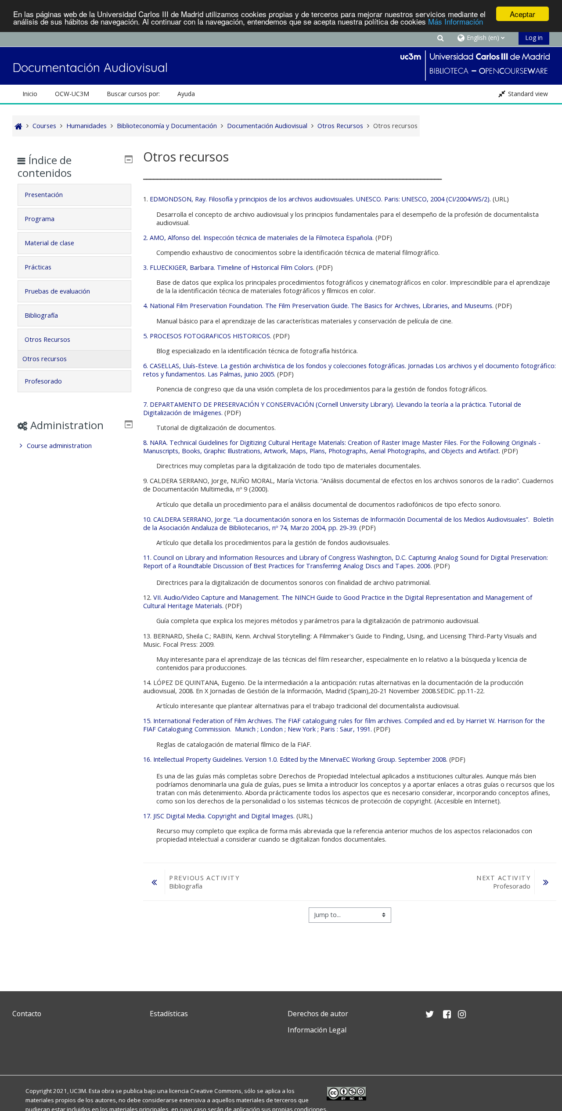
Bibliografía (41, 315)
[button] (440, 37)
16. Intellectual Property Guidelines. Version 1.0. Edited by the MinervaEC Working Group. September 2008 (294, 759)
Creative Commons (215, 1091)
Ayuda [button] (186, 94)
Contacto (26, 1013)
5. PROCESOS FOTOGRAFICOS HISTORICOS (206, 336)
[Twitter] (21, 1050)
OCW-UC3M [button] (72, 94)
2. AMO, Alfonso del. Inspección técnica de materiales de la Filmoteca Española (257, 237)
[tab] (74, 194)
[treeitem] (74, 446)
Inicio (29, 94)
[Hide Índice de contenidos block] (129, 159)
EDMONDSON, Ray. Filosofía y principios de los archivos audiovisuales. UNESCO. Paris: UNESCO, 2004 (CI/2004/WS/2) (320, 199)
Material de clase (49, 243)
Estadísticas (169, 1013)
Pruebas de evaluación (57, 291)
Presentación (44, 194)
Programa (39, 219)
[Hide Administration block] (129, 424)
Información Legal (317, 1030)
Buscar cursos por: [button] (133, 94)
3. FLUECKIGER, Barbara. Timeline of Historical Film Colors (228, 267)
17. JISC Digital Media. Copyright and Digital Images (218, 816)
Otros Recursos (47, 339)
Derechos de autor (318, 1013)
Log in (534, 37)
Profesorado (43, 381)
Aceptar (522, 13)
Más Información (455, 21)
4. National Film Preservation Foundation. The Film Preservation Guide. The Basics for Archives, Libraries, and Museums (317, 305)
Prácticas (38, 267)
